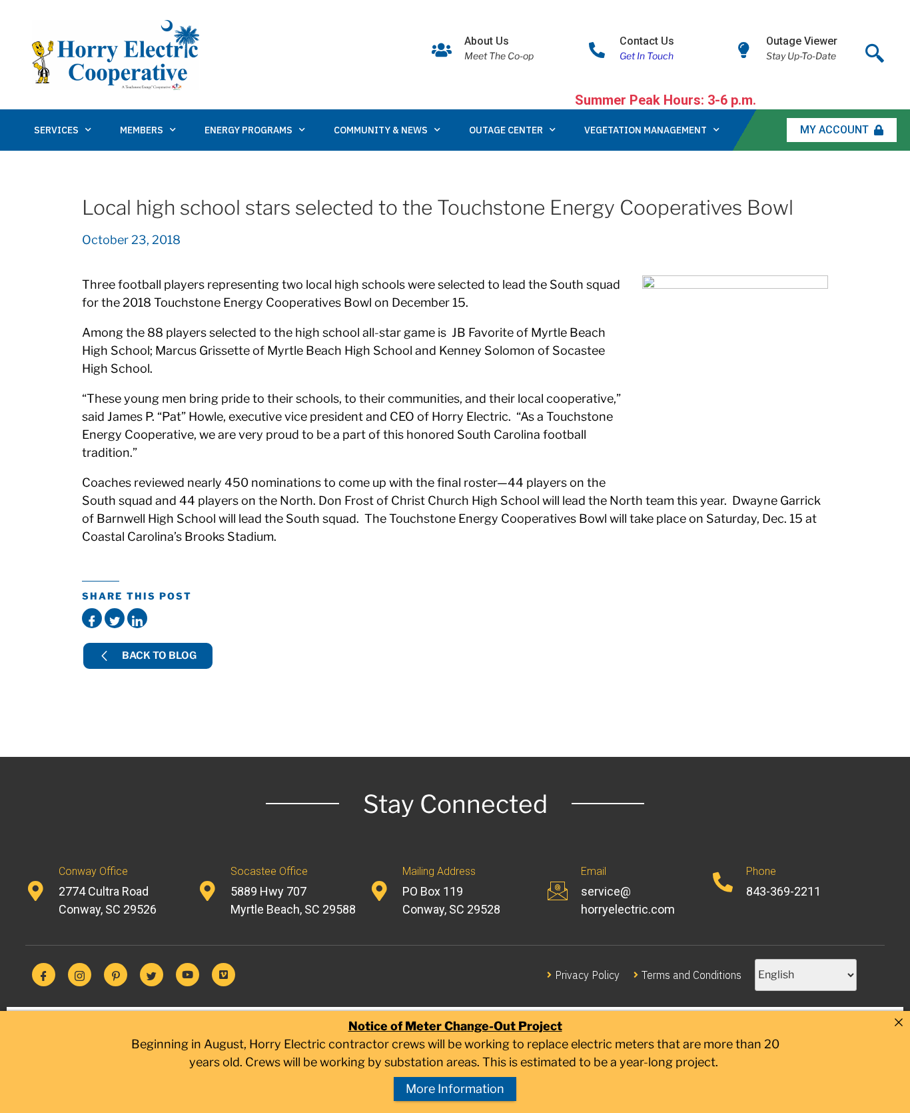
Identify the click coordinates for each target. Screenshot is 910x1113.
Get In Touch (647, 55)
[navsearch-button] (874, 49)
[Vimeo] (223, 974)
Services (56, 130)
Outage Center (506, 130)
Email (593, 871)
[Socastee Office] (207, 891)
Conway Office (93, 871)
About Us (486, 41)
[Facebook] (43, 974)
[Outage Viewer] (743, 50)
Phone (761, 871)
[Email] (558, 891)
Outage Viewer (801, 41)
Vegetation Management (645, 130)
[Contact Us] (597, 50)
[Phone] (723, 882)
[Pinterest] (115, 974)
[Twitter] (151, 974)
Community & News (381, 130)
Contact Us (647, 41)
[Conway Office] (35, 891)
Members (141, 130)
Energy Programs (248, 130)
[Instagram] (79, 974)
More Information (455, 1089)
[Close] (898, 1022)
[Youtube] (187, 974)
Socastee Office (269, 871)
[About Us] (442, 50)
